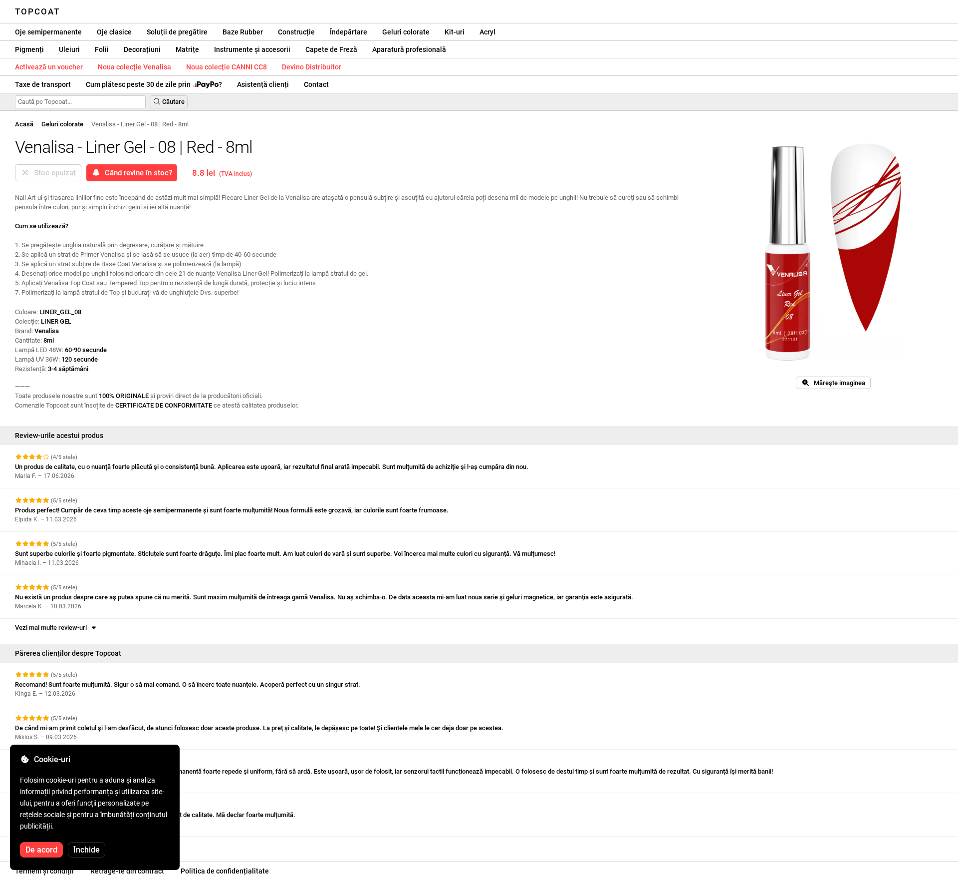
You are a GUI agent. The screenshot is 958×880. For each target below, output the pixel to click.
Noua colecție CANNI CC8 (226, 67)
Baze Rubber (243, 32)
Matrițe (187, 49)
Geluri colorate (406, 32)
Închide (86, 850)
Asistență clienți (263, 84)
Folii (102, 49)
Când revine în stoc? (136, 172)
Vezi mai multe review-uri (52, 627)
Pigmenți (29, 49)
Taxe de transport (43, 84)
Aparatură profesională (409, 49)
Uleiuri (69, 49)
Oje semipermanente (48, 32)
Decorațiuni (142, 49)
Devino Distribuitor (311, 67)
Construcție (296, 32)
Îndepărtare (348, 32)
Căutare (173, 101)
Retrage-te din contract (127, 871)
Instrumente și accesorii (252, 49)
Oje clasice (114, 32)
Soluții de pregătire (177, 32)
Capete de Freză (331, 49)
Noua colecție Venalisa (134, 67)
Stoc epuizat (53, 172)
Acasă (24, 124)
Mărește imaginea (837, 383)
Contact (316, 84)
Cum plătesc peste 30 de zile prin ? (154, 84)
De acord (41, 850)
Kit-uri (455, 32)
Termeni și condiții (44, 871)
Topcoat (37, 11)
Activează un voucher (49, 67)
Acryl (487, 32)
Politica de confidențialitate (225, 871)
